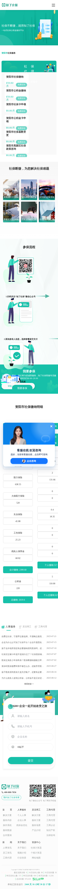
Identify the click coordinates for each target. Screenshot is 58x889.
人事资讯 (7, 848)
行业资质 (21, 858)
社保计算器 (36, 848)
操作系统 (7, 825)
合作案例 (7, 835)
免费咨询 (21, 85)
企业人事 (21, 820)
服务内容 (7, 820)
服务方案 (36, 820)
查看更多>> (29, 684)
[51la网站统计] (38, 879)
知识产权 (50, 830)
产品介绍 (36, 830)
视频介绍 (21, 853)
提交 (30, 760)
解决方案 (7, 815)
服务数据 (7, 830)
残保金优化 (21, 825)
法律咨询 (50, 835)
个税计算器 (36, 853)
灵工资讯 (7, 853)
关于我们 (21, 848)
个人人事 (21, 815)
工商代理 (50, 815)
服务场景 (36, 825)
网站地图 (36, 858)
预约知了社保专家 (11, 797)
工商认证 (50, 825)
